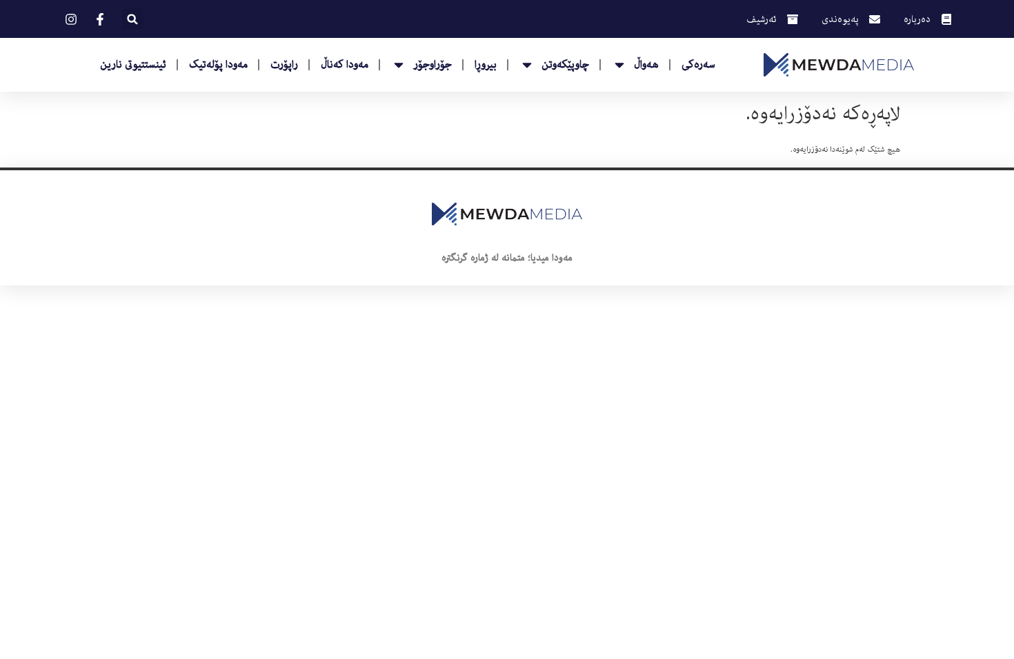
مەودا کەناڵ (344, 65)
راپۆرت (284, 65)
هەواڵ (646, 65)
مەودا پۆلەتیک (218, 65)
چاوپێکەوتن (565, 65)
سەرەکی (698, 65)
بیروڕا (486, 65)
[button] (132, 19)
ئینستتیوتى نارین (133, 65)
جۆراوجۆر (432, 65)
